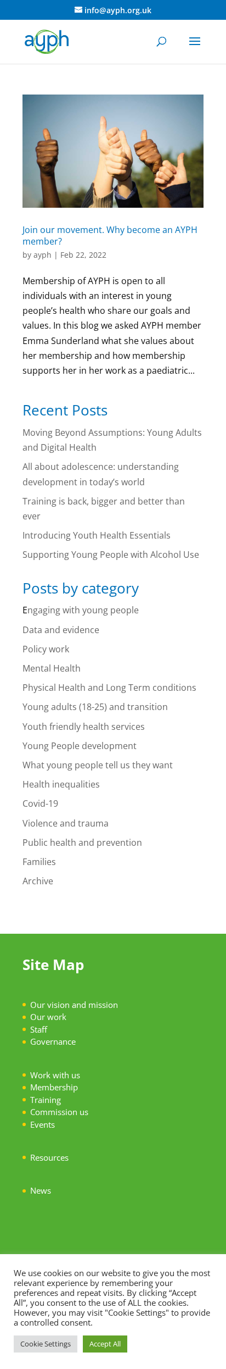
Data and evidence (60, 630)
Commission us (59, 1111)
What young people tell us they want (97, 765)
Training (45, 1099)
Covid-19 (40, 803)
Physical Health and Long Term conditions (109, 687)
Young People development (79, 746)
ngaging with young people (83, 610)
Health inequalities (61, 784)
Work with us (55, 1074)
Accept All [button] (105, 1344)
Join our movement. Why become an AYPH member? (109, 235)
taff (41, 1029)
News (40, 1190)
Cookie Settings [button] (45, 1344)
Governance (53, 1041)
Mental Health (51, 668)
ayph (42, 255)
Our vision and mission (74, 1004)
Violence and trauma (65, 823)
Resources (49, 1157)
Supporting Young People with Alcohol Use (110, 554)
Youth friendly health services (83, 726)
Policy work (45, 649)
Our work (48, 1016)
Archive (37, 881)
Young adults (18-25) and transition (95, 707)
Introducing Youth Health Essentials (98, 535)
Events (42, 1124)
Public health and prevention (82, 842)
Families (39, 862)
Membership (54, 1087)
